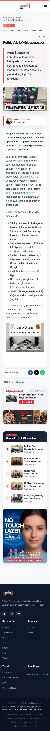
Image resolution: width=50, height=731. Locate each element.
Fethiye (18, 17)
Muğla (5, 637)
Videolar (6, 658)
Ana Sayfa (7, 17)
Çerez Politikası (9, 688)
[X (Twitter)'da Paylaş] (36, 372)
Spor (4, 653)
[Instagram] (11, 613)
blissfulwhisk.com (36, 718)
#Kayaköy (20, 382)
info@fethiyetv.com (39, 674)
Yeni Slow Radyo (27, 714)
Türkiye (5, 643)
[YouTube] (19, 613)
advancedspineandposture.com (24, 722)
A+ (44, 36)
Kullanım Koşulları (10, 677)
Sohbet (40, 714)
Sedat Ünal (19, 122)
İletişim (30, 627)
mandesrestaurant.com (15, 718)
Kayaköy (30, 192)
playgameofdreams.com (25, 726)
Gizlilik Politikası (9, 672)
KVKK (4, 683)
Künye (30, 632)
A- (40, 36)
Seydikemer (7, 632)
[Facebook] (4, 613)
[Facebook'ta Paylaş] (30, 372)
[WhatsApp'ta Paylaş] (42, 372)
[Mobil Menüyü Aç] (45, 6)
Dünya (5, 648)
